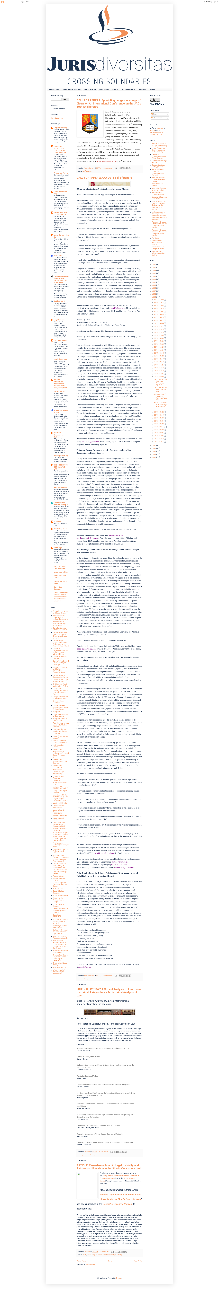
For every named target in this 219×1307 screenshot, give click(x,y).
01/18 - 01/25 (159, 436)
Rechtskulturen (58, 876)
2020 (154, 282)
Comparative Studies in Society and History (60, 697)
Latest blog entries (61, 572)
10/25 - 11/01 (159, 311)
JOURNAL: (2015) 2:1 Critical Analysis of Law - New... (161, 397)
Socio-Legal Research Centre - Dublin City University (60, 921)
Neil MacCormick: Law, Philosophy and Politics (61, 851)
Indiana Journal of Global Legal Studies (60, 741)
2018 (154, 288)
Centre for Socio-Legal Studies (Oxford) (61, 680)
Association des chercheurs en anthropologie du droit (60, 617)
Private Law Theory (61, 173)
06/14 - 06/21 (159, 350)
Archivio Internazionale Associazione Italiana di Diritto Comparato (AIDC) (60, 384)
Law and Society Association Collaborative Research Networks (60, 812)
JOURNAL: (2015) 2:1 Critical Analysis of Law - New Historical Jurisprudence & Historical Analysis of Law (109, 992)
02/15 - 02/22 (159, 424)
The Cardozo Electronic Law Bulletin (59, 435)
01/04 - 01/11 (159, 442)
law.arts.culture (59, 391)
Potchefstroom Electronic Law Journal (157, 242)
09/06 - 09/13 (159, 332)
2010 (154, 457)
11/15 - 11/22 (159, 305)
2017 (154, 291)
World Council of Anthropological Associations (59, 972)
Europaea (56, 712)
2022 (154, 276)
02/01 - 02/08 (159, 430)
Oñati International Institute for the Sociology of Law (59, 865)
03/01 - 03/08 (159, 418)
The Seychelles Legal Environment (60, 951)
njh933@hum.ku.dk (120, 862)
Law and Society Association (59, 806)
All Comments (158, 118)
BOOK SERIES (104, 89)
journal (85, 1155)
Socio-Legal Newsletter (57, 916)
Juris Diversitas (108, 1255)
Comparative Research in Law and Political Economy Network (60, 691)
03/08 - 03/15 (159, 415)
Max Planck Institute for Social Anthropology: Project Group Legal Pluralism (60, 831)
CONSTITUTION (90, 89)
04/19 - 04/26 (159, 365)
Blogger (118, 1278)
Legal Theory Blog (60, 359)
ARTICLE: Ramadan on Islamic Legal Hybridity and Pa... (160, 405)
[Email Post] (115, 168)
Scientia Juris (58, 888)
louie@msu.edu (92, 538)
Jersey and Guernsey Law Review (159, 198)
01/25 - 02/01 (159, 433)
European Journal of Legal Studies (60, 719)
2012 (154, 451)
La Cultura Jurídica (60, 340)
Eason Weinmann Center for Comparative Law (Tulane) (158, 172)
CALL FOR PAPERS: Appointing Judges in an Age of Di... (160, 382)
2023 (154, 273)
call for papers (87, 171)
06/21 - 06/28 (159, 347)
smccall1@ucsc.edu (117, 308)
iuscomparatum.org (61, 456)
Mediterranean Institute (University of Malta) (61, 845)
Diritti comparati (59, 301)
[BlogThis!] (122, 168)
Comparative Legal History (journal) (158, 166)
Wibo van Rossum (60, 488)
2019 (154, 285)
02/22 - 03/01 (159, 421)
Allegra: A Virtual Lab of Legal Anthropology (159, 144)
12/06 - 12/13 (159, 302)
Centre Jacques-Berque (94, 1255)
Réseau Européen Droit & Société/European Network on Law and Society (60, 882)
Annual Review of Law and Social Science (60, 612)
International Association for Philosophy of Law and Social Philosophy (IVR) (61, 753)
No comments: (108, 168)
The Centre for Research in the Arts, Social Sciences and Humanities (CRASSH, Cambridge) (60, 944)
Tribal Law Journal (59, 967)
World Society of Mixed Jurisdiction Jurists (158, 253)
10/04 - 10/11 (159, 320)
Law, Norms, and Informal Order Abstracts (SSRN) (59, 824)
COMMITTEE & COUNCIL (71, 89)
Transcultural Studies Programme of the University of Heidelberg (60, 957)
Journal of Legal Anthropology (58, 773)
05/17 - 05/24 (159, 356)
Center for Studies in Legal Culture (60, 657)
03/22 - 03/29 (159, 377)
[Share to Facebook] (127, 168)
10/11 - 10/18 (159, 317)
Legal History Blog (60, 128)
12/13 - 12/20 (159, 300)
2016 (154, 294)
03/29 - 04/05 (159, 374)
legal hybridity (117, 1255)
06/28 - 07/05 (159, 344)
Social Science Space (60, 895)
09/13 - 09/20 (159, 329)
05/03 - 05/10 (159, 362)
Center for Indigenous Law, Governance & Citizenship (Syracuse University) (60, 635)
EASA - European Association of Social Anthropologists (60, 707)
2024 (154, 270)
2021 (154, 279)
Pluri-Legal (155, 238)
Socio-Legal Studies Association (60, 926)
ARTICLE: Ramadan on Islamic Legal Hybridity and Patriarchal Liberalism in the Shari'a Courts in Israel (109, 1167)
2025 (154, 267)
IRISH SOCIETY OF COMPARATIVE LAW (61, 467)
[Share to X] (124, 168)
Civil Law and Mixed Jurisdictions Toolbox (60, 685)
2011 (154, 454)
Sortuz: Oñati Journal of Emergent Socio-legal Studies (60, 932)
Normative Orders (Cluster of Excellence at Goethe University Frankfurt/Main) (61, 858)
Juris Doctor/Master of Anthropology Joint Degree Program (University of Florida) (60, 797)
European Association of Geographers (61, 715)
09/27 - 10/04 (159, 323)
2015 (154, 297)
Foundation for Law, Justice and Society (60, 730)
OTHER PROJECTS (128, 89)
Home (110, 1261)
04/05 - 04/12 (159, 371)
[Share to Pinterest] (129, 168)
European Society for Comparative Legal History (159, 179)
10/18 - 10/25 (159, 314)
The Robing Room (60, 529)
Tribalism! (57, 521)
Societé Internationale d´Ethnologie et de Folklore (61, 910)
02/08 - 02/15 (159, 427)
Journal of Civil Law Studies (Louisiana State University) (159, 203)
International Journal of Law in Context (159, 189)
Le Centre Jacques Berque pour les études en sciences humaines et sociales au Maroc (159, 215)
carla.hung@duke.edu (90, 442)
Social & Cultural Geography (59, 892)
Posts (155, 114)
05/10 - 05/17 (159, 359)
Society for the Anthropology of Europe (58, 900)
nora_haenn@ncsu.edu (86, 649)
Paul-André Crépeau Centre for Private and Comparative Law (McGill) (159, 224)
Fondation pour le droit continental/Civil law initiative (61, 725)
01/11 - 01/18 (159, 439)
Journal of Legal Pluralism (58, 777)
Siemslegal (58, 548)
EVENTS (115, 89)
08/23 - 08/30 (159, 338)
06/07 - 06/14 (159, 353)
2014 (154, 445)
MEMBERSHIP (54, 89)
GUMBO (152, 89)
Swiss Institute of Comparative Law (158, 248)
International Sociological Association (57, 767)
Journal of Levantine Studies (117, 1204)
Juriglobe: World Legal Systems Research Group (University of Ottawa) (61, 789)
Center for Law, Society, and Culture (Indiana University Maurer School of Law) (61, 643)
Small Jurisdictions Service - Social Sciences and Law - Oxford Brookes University (61, 597)
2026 (154, 264)
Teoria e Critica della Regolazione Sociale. (60, 937)
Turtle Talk (58, 256)
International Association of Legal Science (60, 761)
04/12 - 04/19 (159, 368)
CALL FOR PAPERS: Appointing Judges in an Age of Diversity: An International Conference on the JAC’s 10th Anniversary (109, 103)
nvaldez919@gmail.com (105, 853)
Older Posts (138, 1261)
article (84, 1255)
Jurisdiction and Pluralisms (157, 208)
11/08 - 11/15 (159, 308)
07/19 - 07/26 (159, 341)
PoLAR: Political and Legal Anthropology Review (60, 871)
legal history (91, 1155)
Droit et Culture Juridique (58, 702)
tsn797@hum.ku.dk (119, 865)
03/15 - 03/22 (159, 412)
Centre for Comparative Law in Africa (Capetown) (159, 156)
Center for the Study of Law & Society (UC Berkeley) (61, 663)
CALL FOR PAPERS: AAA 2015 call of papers (104, 177)
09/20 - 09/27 (159, 326)
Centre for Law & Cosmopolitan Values (60, 676)
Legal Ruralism (59, 320)
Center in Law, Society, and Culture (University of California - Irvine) (61, 670)
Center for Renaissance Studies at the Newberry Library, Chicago (60, 651)
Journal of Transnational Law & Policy (60, 782)
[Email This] (120, 168)
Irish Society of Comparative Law (158, 193)
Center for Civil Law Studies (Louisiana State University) (158, 150)
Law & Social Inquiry (60, 803)
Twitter (152, 130)
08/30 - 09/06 (159, 335)
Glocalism (56, 734)
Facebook (160, 128)
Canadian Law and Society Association (60, 629)
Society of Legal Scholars (58, 905)
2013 (154, 448)
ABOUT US (142, 89)
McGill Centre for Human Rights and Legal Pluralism (59, 838)
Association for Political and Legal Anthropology (59, 623)
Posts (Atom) (90, 1265)
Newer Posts (81, 1261)
